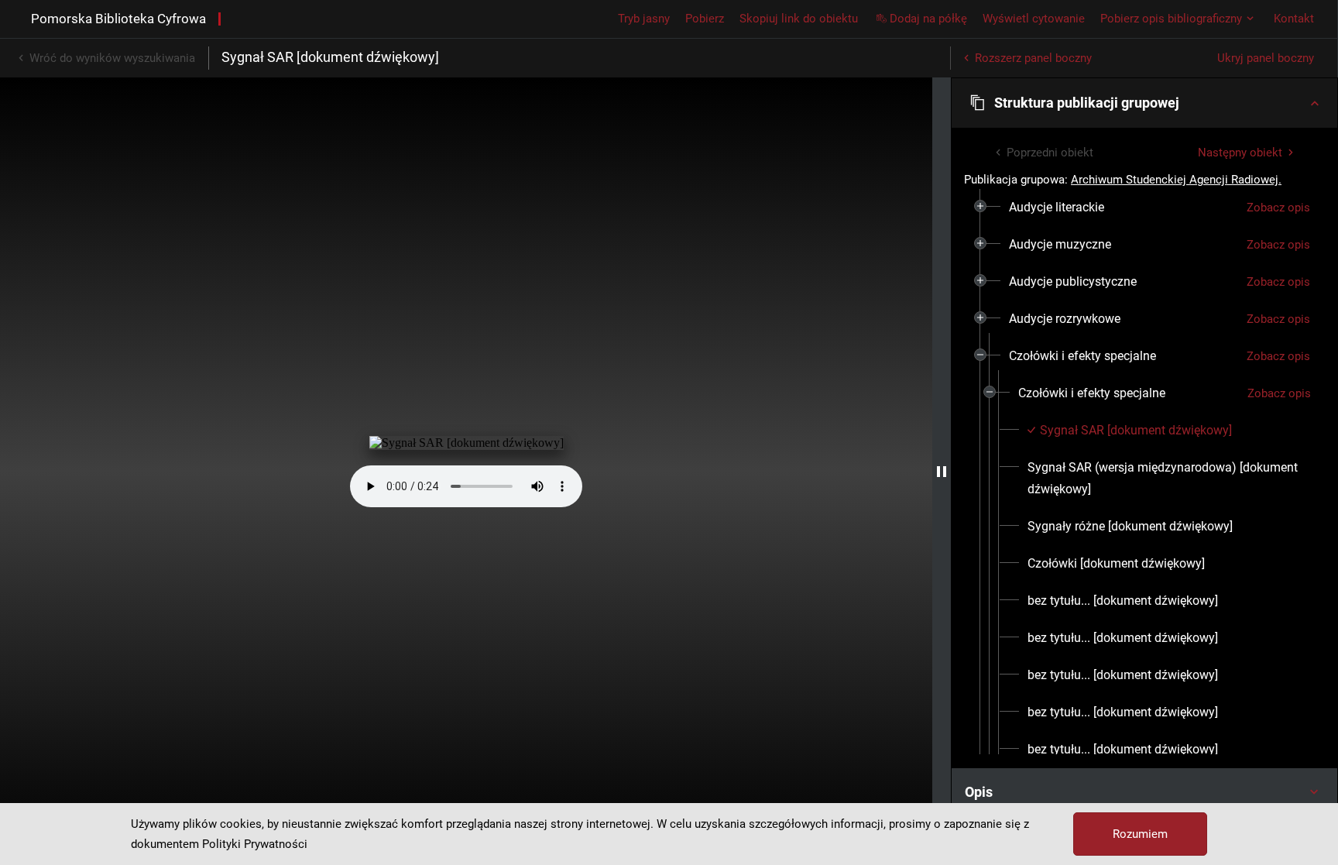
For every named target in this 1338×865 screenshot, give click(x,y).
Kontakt (1294, 19)
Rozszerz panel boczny (1033, 58)
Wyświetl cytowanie (1034, 19)
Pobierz (704, 19)
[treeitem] (1144, 207)
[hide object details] (941, 471)
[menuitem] (1057, 207)
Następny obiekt (1240, 153)
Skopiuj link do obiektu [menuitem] (798, 19)
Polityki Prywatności (254, 844)
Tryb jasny (644, 19)
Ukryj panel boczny (1265, 58)
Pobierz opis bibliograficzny (1171, 19)
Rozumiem (1140, 834)
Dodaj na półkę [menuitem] (928, 19)
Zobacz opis (1278, 208)
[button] (1144, 103)
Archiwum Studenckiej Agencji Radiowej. (1176, 180)
